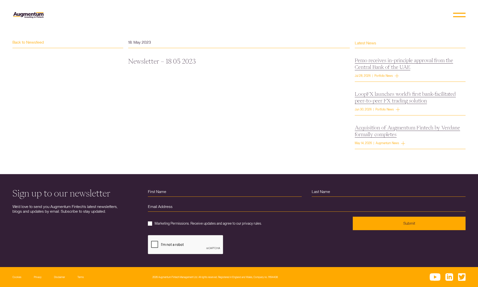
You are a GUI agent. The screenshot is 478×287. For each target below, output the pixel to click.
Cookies (16, 277)
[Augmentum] (28, 15)
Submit (409, 223)
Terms (80, 277)
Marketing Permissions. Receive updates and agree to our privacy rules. (208, 223)
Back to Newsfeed (28, 42)
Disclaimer (59, 277)
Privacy (38, 277)
